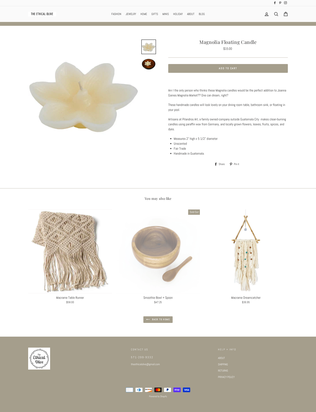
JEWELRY (131, 14)
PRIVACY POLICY (226, 377)
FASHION (116, 14)
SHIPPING (223, 364)
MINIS (165, 14)
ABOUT (190, 14)
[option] (83, 95)
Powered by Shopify (158, 396)
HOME (143, 14)
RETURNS (223, 370)
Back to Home (160, 319)
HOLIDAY (178, 14)
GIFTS (154, 14)
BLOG (202, 14)
